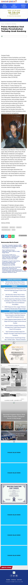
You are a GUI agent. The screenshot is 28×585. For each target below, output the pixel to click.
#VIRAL (13, 229)
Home (2, 23)
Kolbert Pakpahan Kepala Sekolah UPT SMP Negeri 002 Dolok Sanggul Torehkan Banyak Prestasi (15, 321)
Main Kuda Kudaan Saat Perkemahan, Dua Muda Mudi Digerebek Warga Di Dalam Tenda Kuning (15, 290)
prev (13, 442)
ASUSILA (23, 5)
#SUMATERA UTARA (6, 229)
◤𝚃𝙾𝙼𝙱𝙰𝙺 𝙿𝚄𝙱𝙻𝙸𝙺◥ (17, 581)
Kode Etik (19, 579)
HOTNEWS (14, 7)
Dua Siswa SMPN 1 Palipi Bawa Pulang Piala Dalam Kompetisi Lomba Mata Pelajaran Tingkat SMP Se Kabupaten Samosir (15, 315)
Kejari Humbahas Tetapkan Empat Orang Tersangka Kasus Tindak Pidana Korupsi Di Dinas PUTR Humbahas (15, 327)
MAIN (14, 5)
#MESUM (19, 227)
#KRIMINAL (12, 227)
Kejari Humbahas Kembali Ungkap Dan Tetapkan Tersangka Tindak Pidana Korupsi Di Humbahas (15, 333)
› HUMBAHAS (7, 23)
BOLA (4, 5)
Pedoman (13, 579)
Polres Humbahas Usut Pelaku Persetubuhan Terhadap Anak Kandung (13, 29)
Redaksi (8, 579)
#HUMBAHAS (5, 227)
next (14, 442)
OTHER (23, 7)
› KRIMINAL (13, 23)
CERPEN (4, 7)
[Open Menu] (26, 2)
